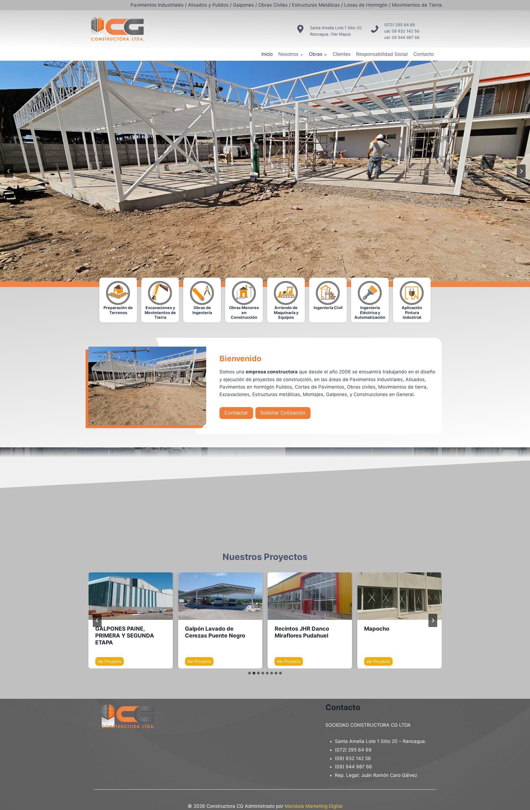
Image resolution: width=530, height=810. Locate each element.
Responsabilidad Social (382, 54)
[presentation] (130, 596)
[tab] (249, 673)
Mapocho (376, 628)
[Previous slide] (8, 171)
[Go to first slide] (521, 171)
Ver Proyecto (110, 662)
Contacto (424, 54)
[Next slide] (432, 620)
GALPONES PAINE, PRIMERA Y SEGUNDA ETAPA (124, 635)
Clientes (342, 54)
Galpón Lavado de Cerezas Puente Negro (215, 632)
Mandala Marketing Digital (314, 806)
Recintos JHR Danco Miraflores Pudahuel (302, 632)
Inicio (267, 54)
